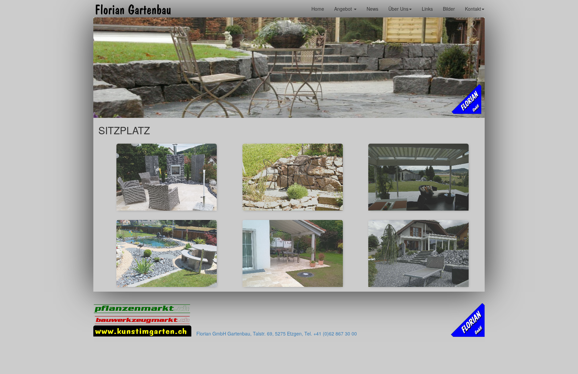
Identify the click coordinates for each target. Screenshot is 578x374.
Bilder (449, 8)
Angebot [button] (343, 8)
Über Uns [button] (398, 8)
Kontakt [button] (473, 8)
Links (427, 8)
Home (317, 8)
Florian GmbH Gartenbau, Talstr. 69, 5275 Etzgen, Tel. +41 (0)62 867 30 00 (276, 333)
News (372, 8)
